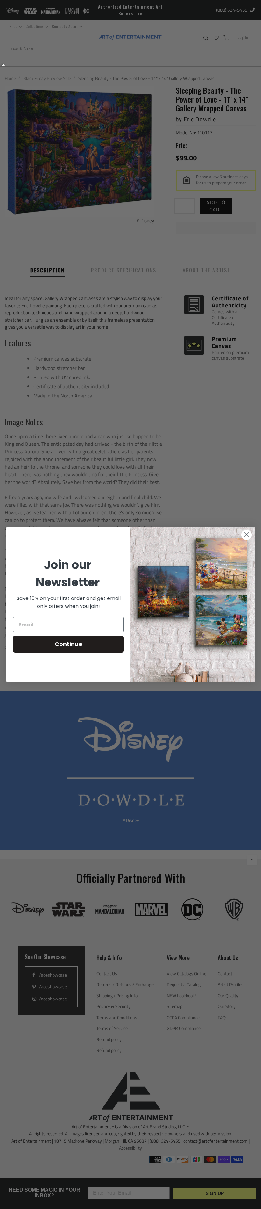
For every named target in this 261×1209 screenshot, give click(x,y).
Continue (68, 644)
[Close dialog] (246, 534)
